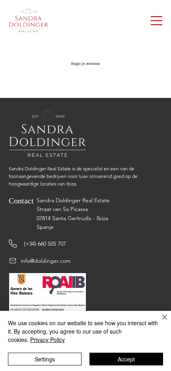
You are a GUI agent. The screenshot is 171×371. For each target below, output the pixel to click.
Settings (45, 359)
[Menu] (157, 21)
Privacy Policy (47, 340)
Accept (126, 359)
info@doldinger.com (46, 260)
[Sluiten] (159, 322)
